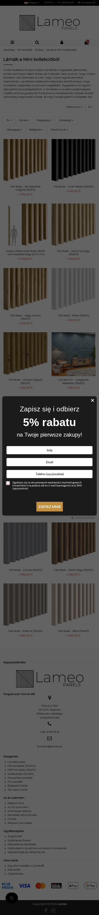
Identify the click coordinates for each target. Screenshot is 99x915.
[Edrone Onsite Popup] (49, 457)
